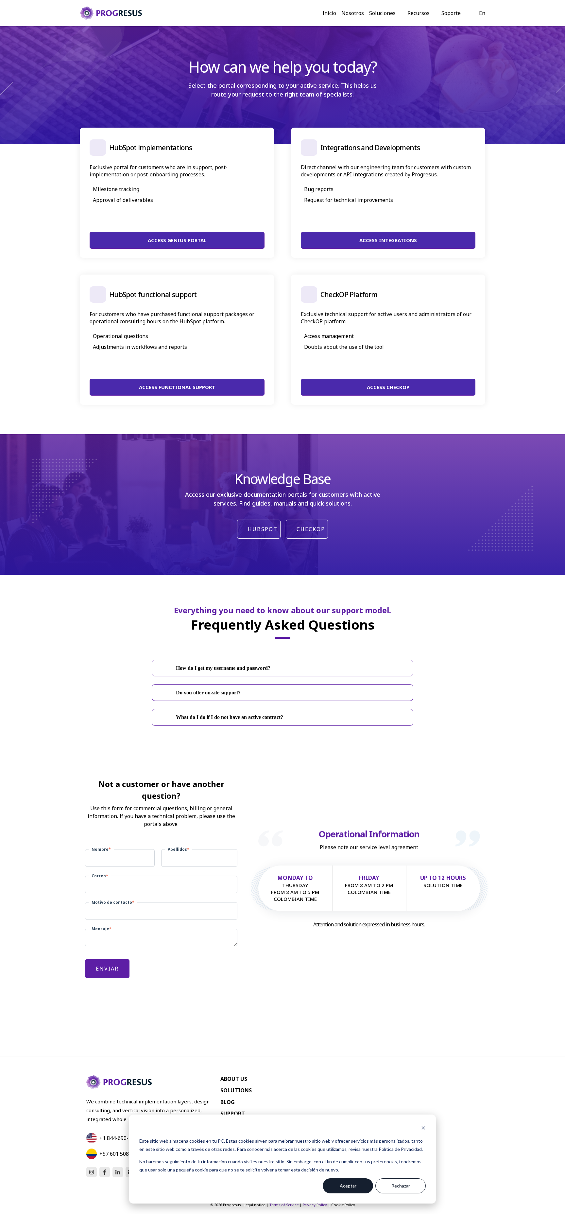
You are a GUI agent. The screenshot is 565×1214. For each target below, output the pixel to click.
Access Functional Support (177, 387)
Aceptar (348, 1185)
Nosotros (352, 13)
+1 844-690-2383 (119, 1138)
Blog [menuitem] (227, 1102)
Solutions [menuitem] (236, 1090)
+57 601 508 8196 (120, 1153)
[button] (282, 668)
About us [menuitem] (233, 1078)
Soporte (451, 13)
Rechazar (400, 1185)
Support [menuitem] (232, 1113)
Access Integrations (388, 240)
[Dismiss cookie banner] (423, 1129)
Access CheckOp (388, 387)
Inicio (329, 13)
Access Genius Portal (177, 240)
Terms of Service (284, 1204)
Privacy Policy (315, 1204)
